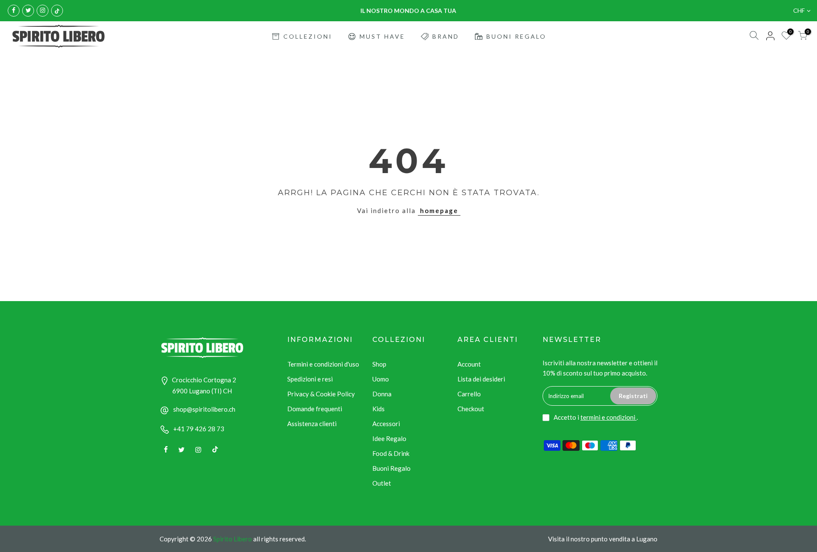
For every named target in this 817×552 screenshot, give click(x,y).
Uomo (380, 379)
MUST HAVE (382, 36)
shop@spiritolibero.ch (204, 409)
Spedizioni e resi (310, 379)
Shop (379, 364)
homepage (439, 210)
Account (469, 364)
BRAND (445, 36)
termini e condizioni (608, 417)
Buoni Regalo (391, 468)
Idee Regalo (389, 438)
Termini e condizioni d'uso (323, 364)
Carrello (469, 394)
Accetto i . (596, 417)
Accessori (386, 423)
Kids (378, 409)
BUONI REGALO (516, 36)
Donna (381, 394)
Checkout (470, 409)
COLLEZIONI (307, 36)
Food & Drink (390, 453)
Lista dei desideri (481, 379)
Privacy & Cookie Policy (321, 394)
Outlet (381, 483)
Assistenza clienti (312, 423)
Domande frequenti (314, 409)
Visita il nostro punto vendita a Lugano (602, 539)
